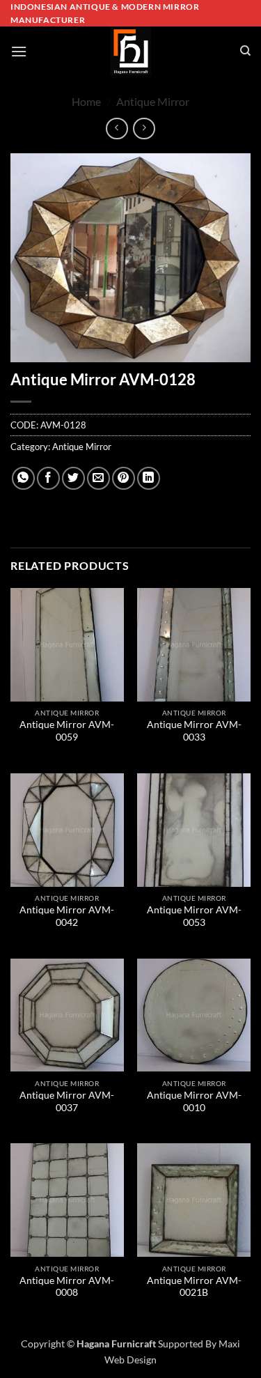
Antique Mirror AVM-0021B (194, 1287)
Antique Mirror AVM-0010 (194, 1101)
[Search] (245, 51)
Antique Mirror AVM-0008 (66, 1287)
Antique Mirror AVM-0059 (66, 731)
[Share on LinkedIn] (148, 478)
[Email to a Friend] (98, 478)
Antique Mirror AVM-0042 (66, 916)
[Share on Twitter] (73, 478)
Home (86, 101)
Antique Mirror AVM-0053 (194, 916)
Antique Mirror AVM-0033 (194, 731)
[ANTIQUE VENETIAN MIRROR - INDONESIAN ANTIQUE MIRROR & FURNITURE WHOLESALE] (131, 50)
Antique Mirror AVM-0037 (66, 1101)
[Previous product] (144, 128)
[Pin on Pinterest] (123, 478)
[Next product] (116, 128)
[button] (18, 51)
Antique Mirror (152, 101)
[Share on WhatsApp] (23, 478)
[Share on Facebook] (48, 478)
